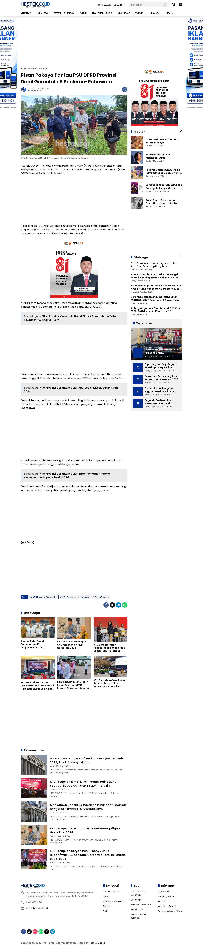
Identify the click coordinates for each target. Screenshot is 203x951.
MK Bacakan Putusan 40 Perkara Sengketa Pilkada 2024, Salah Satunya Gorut (87, 760)
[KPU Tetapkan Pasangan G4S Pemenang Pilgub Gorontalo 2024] (74, 628)
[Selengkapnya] (180, 131)
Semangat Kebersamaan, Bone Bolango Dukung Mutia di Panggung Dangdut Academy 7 (164, 187)
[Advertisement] (101, 42)
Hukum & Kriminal (113, 901)
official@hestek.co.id (37, 908)
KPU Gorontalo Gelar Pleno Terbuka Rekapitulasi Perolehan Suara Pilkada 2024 (109, 683)
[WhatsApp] (124, 605)
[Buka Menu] (180, 5)
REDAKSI (31, 88)
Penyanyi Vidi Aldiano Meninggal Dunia (158, 156)
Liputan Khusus (111, 891)
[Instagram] (35, 931)
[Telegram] (118, 605)
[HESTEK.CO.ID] (35, 4)
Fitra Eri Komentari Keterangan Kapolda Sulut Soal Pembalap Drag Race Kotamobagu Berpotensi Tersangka (154, 265)
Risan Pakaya (102, 597)
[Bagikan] (124, 89)
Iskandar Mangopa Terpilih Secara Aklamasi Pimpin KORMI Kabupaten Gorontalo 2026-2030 (156, 287)
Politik (106, 911)
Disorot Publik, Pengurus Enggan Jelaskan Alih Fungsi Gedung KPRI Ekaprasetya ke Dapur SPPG (161, 390)
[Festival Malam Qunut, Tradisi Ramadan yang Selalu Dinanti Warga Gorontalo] (137, 172)
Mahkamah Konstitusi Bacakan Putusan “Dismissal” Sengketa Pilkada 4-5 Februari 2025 (88, 807)
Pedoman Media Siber (170, 911)
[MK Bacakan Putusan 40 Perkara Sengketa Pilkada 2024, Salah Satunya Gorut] (34, 765)
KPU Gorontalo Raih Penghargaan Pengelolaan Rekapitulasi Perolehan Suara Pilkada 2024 (109, 648)
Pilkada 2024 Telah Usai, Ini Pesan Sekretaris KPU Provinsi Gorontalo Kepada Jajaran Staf (73, 685)
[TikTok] (46, 931)
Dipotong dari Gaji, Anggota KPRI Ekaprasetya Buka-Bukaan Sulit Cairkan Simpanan (161, 366)
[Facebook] (106, 605)
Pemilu (107, 906)
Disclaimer (164, 891)
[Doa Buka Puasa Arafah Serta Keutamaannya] (137, 142)
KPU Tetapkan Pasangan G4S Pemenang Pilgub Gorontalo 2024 (71, 644)
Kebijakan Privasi (167, 906)
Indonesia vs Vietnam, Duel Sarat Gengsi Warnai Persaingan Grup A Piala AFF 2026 (154, 276)
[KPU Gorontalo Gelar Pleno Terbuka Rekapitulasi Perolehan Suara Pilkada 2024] (110, 666)
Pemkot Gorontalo (141, 904)
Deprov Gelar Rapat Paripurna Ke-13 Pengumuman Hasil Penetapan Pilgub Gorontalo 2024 (37, 644)
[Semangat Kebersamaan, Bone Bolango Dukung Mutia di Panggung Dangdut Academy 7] (137, 188)
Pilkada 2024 (137, 909)
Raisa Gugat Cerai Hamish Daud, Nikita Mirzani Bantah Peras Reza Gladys (162, 202)
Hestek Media (97, 943)
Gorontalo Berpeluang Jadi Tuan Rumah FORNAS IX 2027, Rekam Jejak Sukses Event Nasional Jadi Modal (155, 298)
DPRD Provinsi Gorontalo (138, 893)
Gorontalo (136, 899)
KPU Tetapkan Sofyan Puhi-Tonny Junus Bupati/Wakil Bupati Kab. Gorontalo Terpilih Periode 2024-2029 (88, 855)
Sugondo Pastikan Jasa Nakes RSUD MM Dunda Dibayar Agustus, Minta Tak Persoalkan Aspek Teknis (161, 402)
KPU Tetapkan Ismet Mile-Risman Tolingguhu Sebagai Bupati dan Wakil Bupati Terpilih (83, 784)
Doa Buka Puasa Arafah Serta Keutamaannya (163, 141)
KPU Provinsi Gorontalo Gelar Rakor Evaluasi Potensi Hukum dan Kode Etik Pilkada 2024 (37, 685)
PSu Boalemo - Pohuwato (75, 597)
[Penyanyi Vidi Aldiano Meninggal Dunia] (137, 157)
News (106, 896)
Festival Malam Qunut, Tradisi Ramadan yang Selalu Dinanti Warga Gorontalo (163, 171)
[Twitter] (112, 605)
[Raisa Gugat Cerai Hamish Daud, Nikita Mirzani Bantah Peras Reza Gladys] (137, 203)
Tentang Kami (166, 896)
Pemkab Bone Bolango (138, 916)
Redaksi (162, 901)
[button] (165, 4)
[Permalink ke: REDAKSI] (24, 89)
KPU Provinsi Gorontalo (44, 597)
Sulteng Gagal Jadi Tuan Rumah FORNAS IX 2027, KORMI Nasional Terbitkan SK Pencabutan (155, 310)
